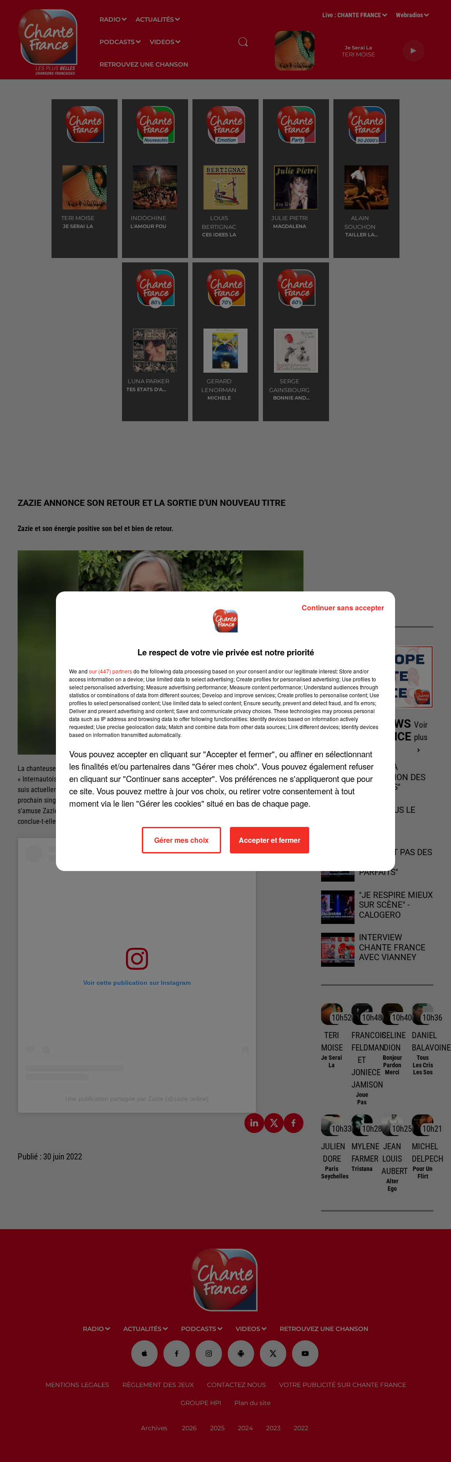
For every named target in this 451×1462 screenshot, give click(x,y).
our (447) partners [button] (110, 671)
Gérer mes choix (181, 840)
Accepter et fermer (269, 840)
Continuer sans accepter (343, 607)
